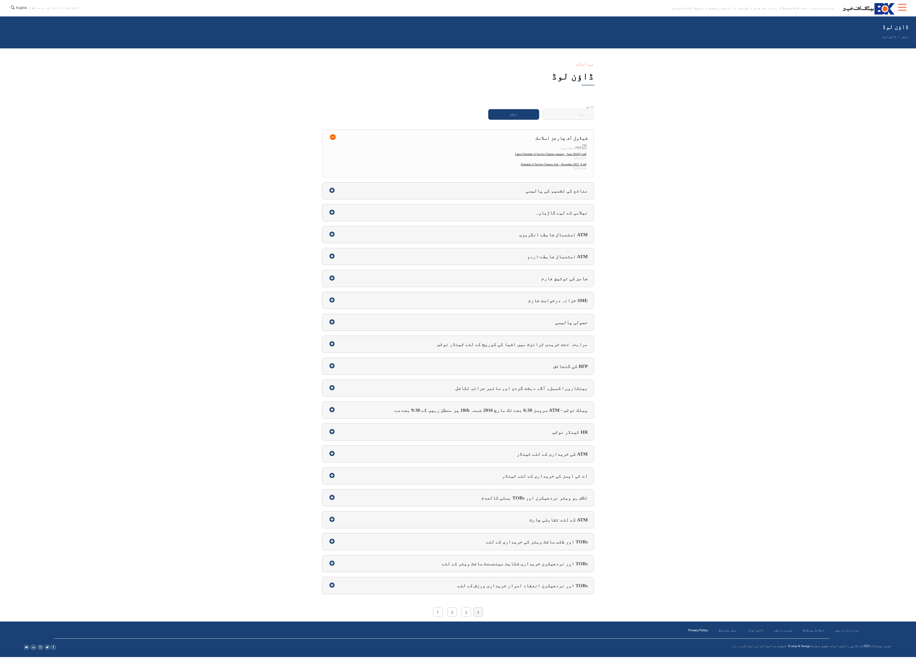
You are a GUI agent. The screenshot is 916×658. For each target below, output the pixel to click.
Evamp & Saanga (799, 646)
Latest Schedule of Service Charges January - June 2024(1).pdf (550, 154)
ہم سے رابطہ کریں (765, 8)
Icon (903, 7)
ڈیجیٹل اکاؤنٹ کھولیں (687, 8)
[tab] (458, 135)
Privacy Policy (698, 630)
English (21, 8)
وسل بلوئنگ (728, 630)
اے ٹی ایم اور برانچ (46, 7)
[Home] (868, 9)
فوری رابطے (783, 630)
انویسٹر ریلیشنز (720, 8)
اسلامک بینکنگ (813, 630)
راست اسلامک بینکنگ (795, 8)
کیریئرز (743, 8)
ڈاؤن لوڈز (72, 7)
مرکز (905, 37)
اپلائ (514, 114)
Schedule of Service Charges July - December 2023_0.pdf (553, 164)
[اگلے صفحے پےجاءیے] (437, 612)
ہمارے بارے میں (824, 8)
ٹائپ (590, 106)
